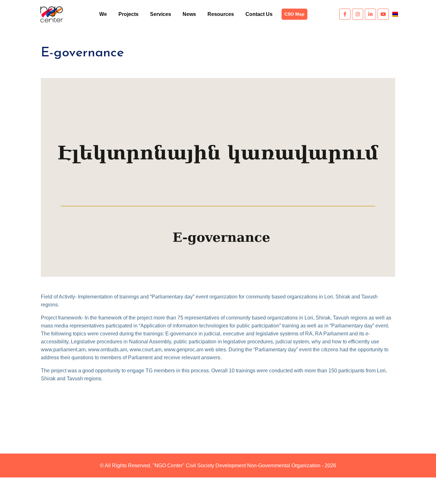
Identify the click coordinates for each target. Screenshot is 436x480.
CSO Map (294, 14)
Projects (128, 14)
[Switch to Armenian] (395, 14)
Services (160, 14)
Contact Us (259, 14)
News (189, 14)
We (103, 14)
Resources (220, 14)
